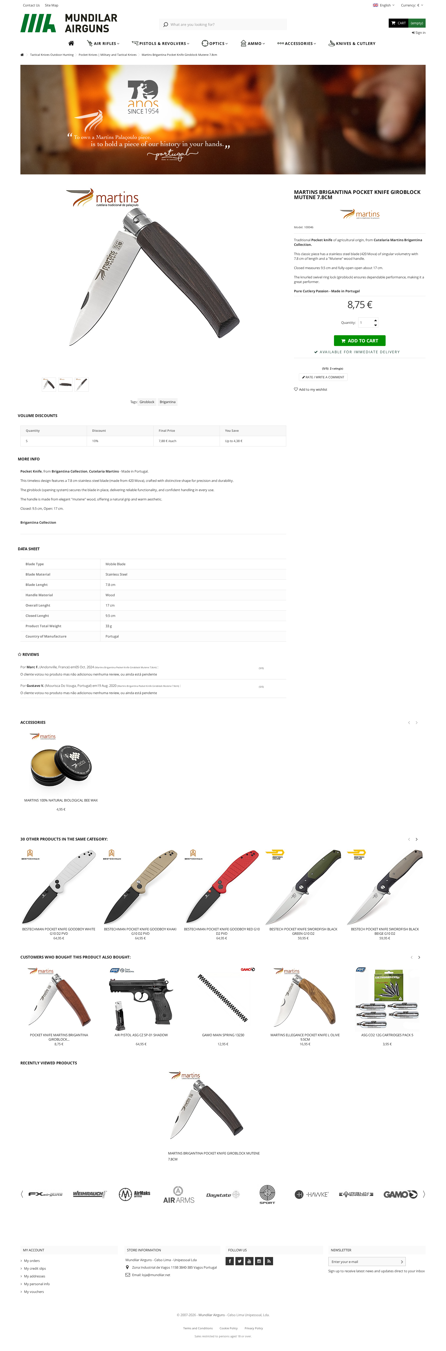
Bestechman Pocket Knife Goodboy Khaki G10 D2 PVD (140, 931)
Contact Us (31, 5)
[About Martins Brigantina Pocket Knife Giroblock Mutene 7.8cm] (217, 1109)
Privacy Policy (254, 1328)
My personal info (37, 1284)
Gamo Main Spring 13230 (223, 1035)
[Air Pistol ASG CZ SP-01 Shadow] (141, 999)
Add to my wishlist (313, 389)
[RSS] (269, 1261)
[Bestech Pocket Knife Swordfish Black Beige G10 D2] (384, 887)
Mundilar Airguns (211, 1315)
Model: (298, 227)
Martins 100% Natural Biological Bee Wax (61, 800)
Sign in (420, 32)
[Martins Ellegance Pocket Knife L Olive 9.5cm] (305, 999)
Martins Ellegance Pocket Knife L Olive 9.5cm (305, 1037)
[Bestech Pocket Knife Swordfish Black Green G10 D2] (303, 887)
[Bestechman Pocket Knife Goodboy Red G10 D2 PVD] (222, 887)
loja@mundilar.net (156, 1275)
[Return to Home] (21, 55)
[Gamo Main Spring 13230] (223, 999)
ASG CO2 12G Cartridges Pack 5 (387, 1035)
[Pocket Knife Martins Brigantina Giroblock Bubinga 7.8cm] (59, 999)
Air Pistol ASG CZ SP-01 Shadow (141, 1035)
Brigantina (168, 401)
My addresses (34, 1276)
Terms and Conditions (198, 1328)
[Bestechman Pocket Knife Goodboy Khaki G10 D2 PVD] (140, 887)
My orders (32, 1260)
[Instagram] (259, 1261)
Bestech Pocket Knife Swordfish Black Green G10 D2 (303, 931)
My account (33, 1250)
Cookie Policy (229, 1328)
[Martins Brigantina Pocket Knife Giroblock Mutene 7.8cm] (49, 384)
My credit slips (35, 1268)
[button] (103, 43)
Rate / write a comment (324, 377)
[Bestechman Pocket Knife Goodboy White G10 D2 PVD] (58, 887)
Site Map (51, 5)
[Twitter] (239, 1261)
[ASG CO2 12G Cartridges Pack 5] (387, 999)
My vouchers (34, 1291)
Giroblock (147, 401)
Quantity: (348, 322)
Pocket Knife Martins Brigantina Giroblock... (59, 1037)
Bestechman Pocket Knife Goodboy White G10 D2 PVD (58, 931)
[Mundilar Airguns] (69, 23)
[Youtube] (249, 1261)
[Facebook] (230, 1261)
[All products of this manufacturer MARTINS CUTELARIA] (360, 214)
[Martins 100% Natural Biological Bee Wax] (61, 764)
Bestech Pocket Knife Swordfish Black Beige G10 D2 (385, 931)
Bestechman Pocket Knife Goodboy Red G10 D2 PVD (222, 931)
